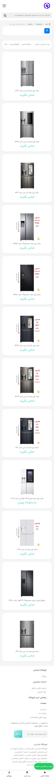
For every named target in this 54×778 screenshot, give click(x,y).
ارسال (18, 734)
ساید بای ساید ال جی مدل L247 (27, 90)
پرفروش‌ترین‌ (14, 44)
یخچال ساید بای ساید (17, 24)
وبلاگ (44, 676)
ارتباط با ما (42, 713)
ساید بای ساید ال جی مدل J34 (27, 651)
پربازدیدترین (26, 44)
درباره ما (43, 709)
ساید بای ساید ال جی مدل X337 (27, 345)
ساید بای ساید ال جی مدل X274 (27, 396)
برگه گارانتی (41, 692)
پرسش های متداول (39, 688)
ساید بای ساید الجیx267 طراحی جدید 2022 (27, 498)
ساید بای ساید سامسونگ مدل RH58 (27, 243)
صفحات (43, 703)
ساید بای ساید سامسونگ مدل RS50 (27, 294)
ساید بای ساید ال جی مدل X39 (27, 192)
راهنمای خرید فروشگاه (37, 697)
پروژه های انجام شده (38, 717)
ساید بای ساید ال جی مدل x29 (27, 447)
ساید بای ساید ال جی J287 (27, 549)
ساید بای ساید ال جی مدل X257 (27, 141)
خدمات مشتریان (39, 681)
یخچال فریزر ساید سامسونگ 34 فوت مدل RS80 (27, 600)
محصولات (38, 24)
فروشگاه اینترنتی (39, 670)
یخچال (30, 24)
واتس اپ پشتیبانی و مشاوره (43, 766)
